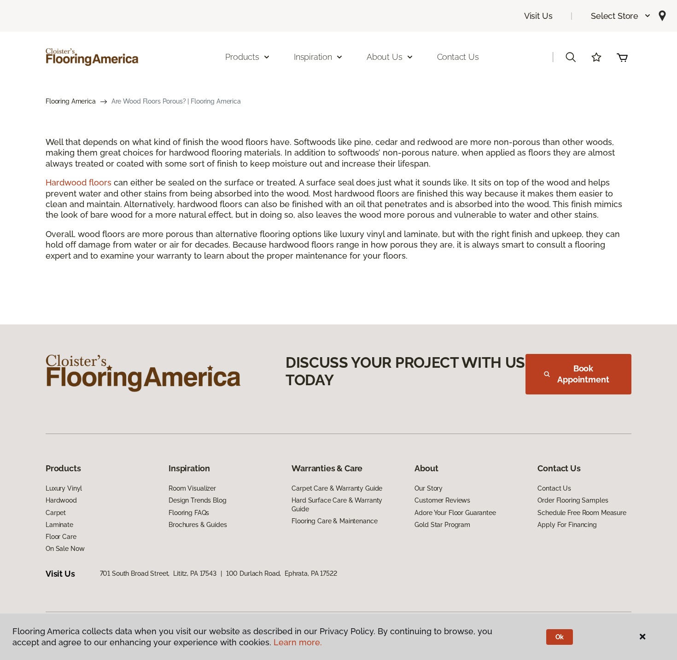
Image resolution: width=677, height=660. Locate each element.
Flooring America (71, 101)
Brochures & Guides (198, 524)
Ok (559, 637)
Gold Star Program (442, 524)
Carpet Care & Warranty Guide (337, 488)
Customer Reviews (442, 500)
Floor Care (61, 536)
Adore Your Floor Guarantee (455, 512)
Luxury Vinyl (64, 488)
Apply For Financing (566, 524)
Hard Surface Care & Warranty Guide (337, 504)
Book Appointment (583, 374)
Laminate (59, 524)
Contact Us (458, 57)
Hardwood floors (78, 182)
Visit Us (538, 16)
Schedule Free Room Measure (581, 512)
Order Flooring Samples (572, 500)
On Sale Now (65, 548)
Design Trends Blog (197, 500)
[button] (621, 16)
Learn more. (298, 642)
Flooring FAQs (189, 512)
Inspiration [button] (313, 57)
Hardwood (61, 500)
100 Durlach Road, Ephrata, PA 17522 (281, 573)
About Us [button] (385, 57)
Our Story (428, 488)
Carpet (56, 512)
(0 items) (622, 57)
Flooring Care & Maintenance (334, 521)
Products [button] (242, 57)
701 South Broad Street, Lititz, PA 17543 (158, 573)
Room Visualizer (192, 488)
